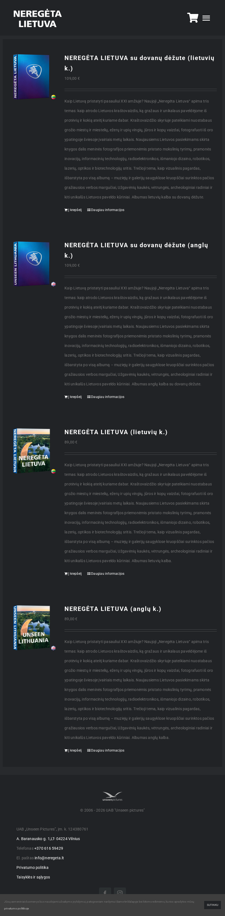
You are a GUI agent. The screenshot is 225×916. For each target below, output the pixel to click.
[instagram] (120, 893)
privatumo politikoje (16, 908)
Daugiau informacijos (107, 210)
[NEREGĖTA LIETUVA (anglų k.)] (32, 628)
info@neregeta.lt (49, 858)
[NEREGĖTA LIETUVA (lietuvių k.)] (32, 451)
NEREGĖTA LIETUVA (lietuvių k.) (116, 432)
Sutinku (212, 904)
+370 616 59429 (48, 848)
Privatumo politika (32, 867)
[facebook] (105, 893)
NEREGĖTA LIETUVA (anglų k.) (113, 608)
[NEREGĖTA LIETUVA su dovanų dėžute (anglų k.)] (32, 264)
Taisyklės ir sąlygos (33, 877)
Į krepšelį (75, 210)
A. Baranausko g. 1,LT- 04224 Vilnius (48, 839)
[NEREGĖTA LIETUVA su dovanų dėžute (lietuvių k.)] (32, 77)
